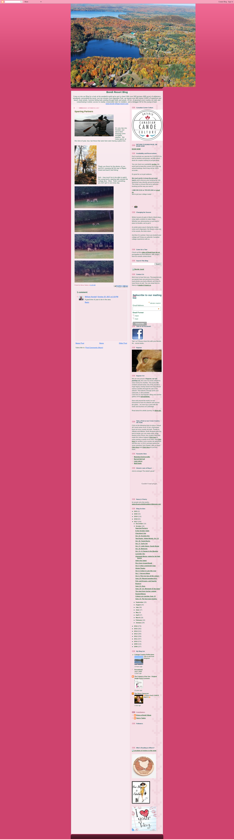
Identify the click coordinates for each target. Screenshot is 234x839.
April (137, 615)
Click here (152, 437)
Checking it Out (140, 533)
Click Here (135, 447)
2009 (136, 644)
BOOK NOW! (136, 149)
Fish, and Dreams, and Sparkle (146, 581)
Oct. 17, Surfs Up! (141, 543)
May (137, 612)
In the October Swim (142, 531)
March (138, 617)
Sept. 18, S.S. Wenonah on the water (147, 589)
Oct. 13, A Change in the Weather (146, 551)
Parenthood (138, 669)
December (139, 523)
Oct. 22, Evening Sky (142, 536)
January (139, 622)
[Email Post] (114, 286)
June (138, 610)
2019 (136, 516)
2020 (136, 514)
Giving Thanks (140, 568)
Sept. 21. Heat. (140, 586)
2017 (136, 521)
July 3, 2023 (138, 671)
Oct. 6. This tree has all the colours (147, 576)
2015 (136, 628)
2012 (136, 636)
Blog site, (158, 410)
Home (101, 343)
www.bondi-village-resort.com (117, 104)
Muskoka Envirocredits (142, 457)
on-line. (154, 164)
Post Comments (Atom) (94, 348)
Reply (87, 302)
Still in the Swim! (141, 560)
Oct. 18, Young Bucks (142, 541)
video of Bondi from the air (151, 252)
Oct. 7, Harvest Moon (142, 573)
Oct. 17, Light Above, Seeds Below (147, 546)
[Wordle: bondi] (138, 269)
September (140, 602)
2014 (136, 631)
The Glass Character (141, 693)
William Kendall (91, 297)
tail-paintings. (145, 396)
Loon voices (138, 461)
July (137, 607)
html (137, 316)
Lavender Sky (140, 554)
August (138, 605)
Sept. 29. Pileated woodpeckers (146, 578)
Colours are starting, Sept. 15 (145, 596)
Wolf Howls (138, 463)
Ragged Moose (140, 594)
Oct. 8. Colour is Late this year (145, 571)
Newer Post (80, 343)
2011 (136, 639)
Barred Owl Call (139, 459)
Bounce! (138, 583)
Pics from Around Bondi (143, 563)
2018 (136, 519)
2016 (136, 626)
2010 (136, 641)
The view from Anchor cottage (145, 591)
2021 (136, 511)
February (139, 620)
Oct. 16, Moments (141, 548)
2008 (136, 646)
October (139, 526)
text (136, 319)
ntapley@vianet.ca (144, 285)
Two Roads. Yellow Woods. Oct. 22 (147, 538)
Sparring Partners (141, 528)
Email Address (146, 305)
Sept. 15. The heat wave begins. (146, 599)
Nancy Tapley (141, 718)
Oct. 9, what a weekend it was (145, 566)
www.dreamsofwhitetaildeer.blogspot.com (146, 504)
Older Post (123, 343)
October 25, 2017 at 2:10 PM (108, 297)
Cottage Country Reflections (144, 654)
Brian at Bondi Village (143, 715)
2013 (136, 634)
